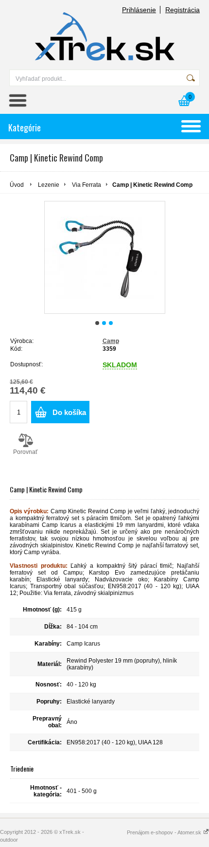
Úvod (17, 184)
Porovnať (25, 452)
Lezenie (48, 184)
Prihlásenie (139, 10)
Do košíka (69, 412)
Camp (111, 341)
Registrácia (182, 10)
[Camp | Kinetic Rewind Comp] (104, 257)
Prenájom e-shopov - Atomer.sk (165, 832)
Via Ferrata (86, 184)
